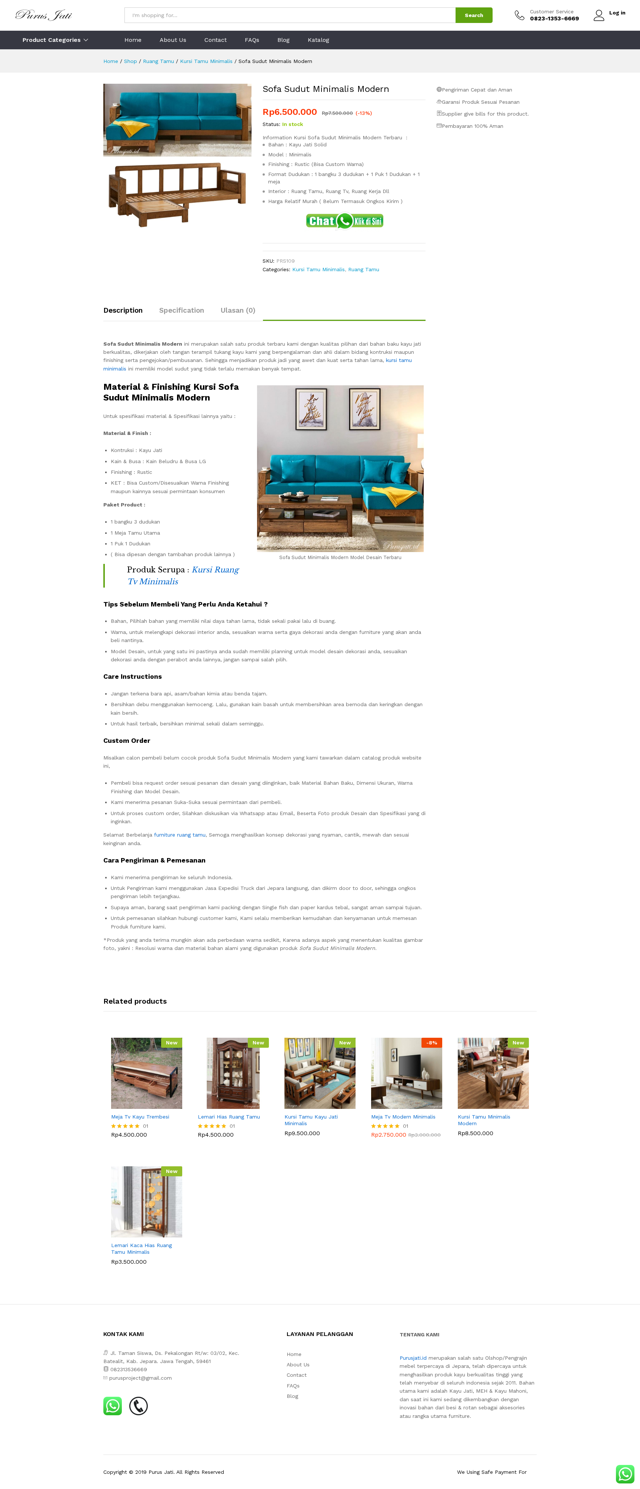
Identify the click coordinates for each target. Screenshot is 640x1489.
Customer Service (552, 11)
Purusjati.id (413, 1358)
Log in (617, 13)
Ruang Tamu (363, 269)
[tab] (126, 313)
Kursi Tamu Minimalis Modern (484, 1120)
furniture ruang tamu (180, 835)
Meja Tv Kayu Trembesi (140, 1117)
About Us (173, 40)
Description (123, 310)
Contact (215, 40)
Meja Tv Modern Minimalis (403, 1117)
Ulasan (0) (238, 310)
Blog (283, 40)
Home (132, 40)
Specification (181, 310)
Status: (271, 124)
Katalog (318, 40)
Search (474, 15)
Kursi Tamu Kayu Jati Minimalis (311, 1120)
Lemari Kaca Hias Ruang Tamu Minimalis (141, 1248)
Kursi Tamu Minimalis (318, 269)
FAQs (252, 40)
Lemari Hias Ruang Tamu (229, 1117)
